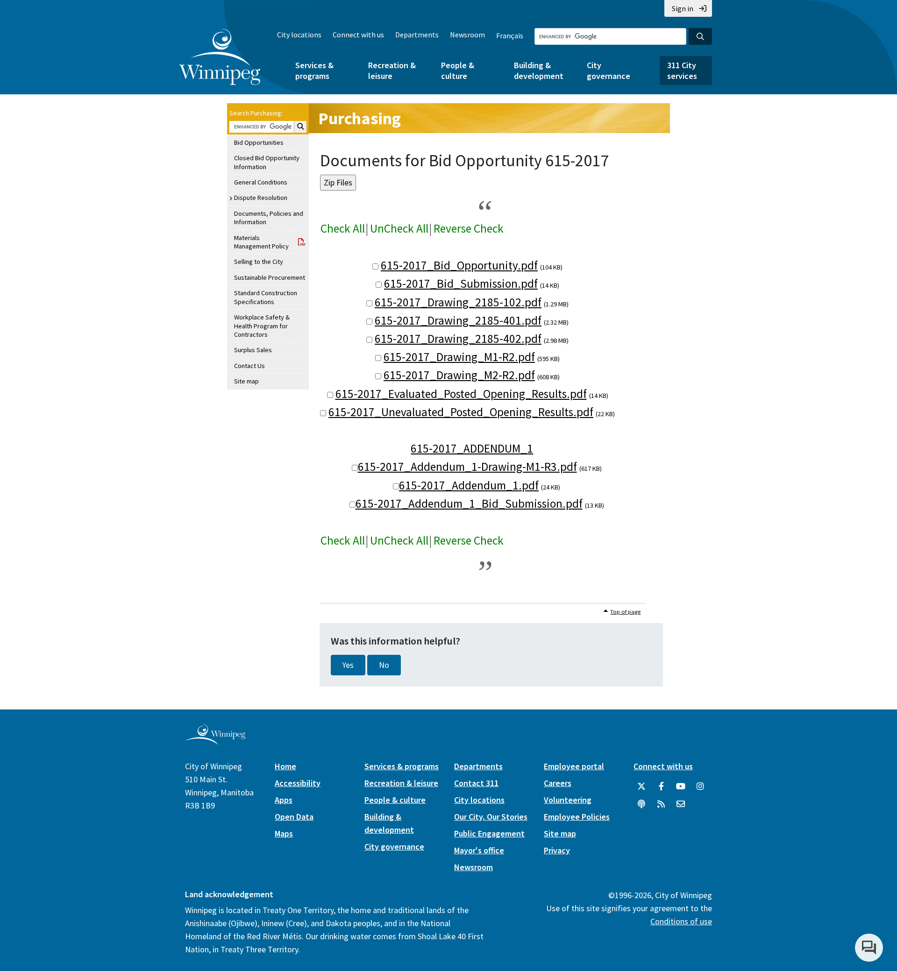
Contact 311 (476, 783)
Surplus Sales (253, 350)
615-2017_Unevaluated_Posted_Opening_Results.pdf (460, 411)
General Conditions (260, 182)
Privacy (557, 850)
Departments (417, 34)
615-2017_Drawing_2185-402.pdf (458, 338)
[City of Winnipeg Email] (681, 804)
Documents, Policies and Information (268, 217)
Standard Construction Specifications (265, 297)
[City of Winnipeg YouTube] (681, 786)
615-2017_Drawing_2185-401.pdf (458, 320)
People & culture (457, 70)
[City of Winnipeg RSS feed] (661, 804)
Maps (284, 833)
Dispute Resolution (260, 197)
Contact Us (249, 365)
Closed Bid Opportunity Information (266, 162)
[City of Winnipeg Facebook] (661, 786)
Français (509, 35)
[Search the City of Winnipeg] (700, 36)
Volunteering (567, 799)
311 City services (682, 70)
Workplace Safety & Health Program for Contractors (262, 326)
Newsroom (467, 34)
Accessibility (297, 783)
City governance (608, 70)
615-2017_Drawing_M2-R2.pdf (459, 375)
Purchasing (359, 118)
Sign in (682, 8)
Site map (246, 381)
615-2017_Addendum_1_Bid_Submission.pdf (469, 503)
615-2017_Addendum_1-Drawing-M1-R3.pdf (467, 466)
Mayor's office (479, 850)
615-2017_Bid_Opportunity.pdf (459, 265)
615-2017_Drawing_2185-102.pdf (458, 302)
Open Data (294, 816)
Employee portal (574, 766)
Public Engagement (489, 833)
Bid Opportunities (259, 142)
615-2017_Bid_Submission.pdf (461, 283)
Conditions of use (681, 921)
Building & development (538, 70)
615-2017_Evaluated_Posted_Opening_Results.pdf (461, 393)
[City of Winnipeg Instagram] (700, 786)
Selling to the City (258, 261)
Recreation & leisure (392, 70)
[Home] (219, 57)
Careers (557, 783)
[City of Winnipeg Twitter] (641, 786)
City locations (299, 34)
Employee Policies (577, 816)
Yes (348, 665)
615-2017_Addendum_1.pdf (469, 485)
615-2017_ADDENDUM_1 (472, 448)
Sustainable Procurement (269, 277)
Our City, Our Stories (490, 816)
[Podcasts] (641, 804)
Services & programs (314, 70)
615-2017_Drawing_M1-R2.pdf (459, 356)
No (384, 665)
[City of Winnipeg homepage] (215, 741)
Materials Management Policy (261, 242)
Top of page (625, 611)
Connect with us (358, 34)
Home (285, 766)
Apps (283, 799)
